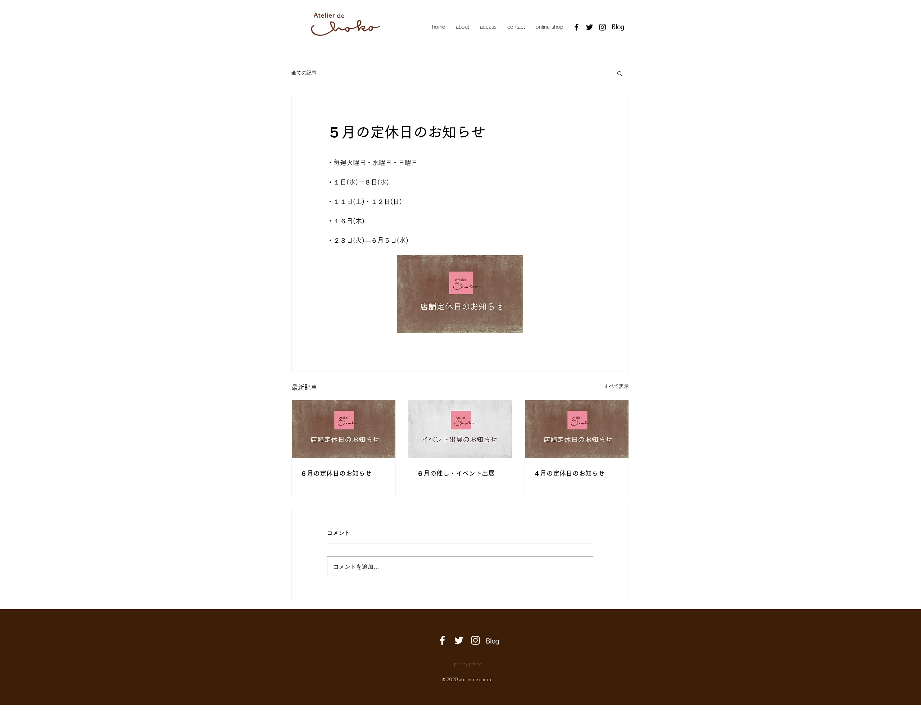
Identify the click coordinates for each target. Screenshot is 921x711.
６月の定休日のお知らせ (336, 473)
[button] (619, 73)
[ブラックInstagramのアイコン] (602, 27)
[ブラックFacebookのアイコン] (576, 27)
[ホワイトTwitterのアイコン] (459, 640)
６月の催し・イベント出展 (456, 473)
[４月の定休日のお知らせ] (577, 429)
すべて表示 (616, 386)
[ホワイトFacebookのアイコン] (442, 640)
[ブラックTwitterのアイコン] (589, 27)
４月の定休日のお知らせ (569, 473)
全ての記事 (304, 73)
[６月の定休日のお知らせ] (343, 429)
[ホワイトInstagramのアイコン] (475, 640)
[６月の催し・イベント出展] (460, 429)
